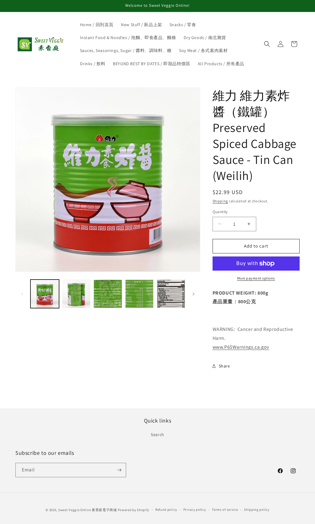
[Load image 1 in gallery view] (44, 294)
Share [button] (224, 366)
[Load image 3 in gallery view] (108, 294)
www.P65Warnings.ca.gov (241, 347)
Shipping (220, 201)
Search (157, 434)
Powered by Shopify (134, 510)
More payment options (256, 278)
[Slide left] (22, 294)
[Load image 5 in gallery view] (171, 294)
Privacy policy (194, 509)
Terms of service (225, 509)
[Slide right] (193, 294)
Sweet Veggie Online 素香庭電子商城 (87, 510)
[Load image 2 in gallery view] (76, 294)
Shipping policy (256, 509)
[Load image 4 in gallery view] (139, 294)
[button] (267, 44)
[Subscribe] (119, 470)
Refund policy (166, 509)
